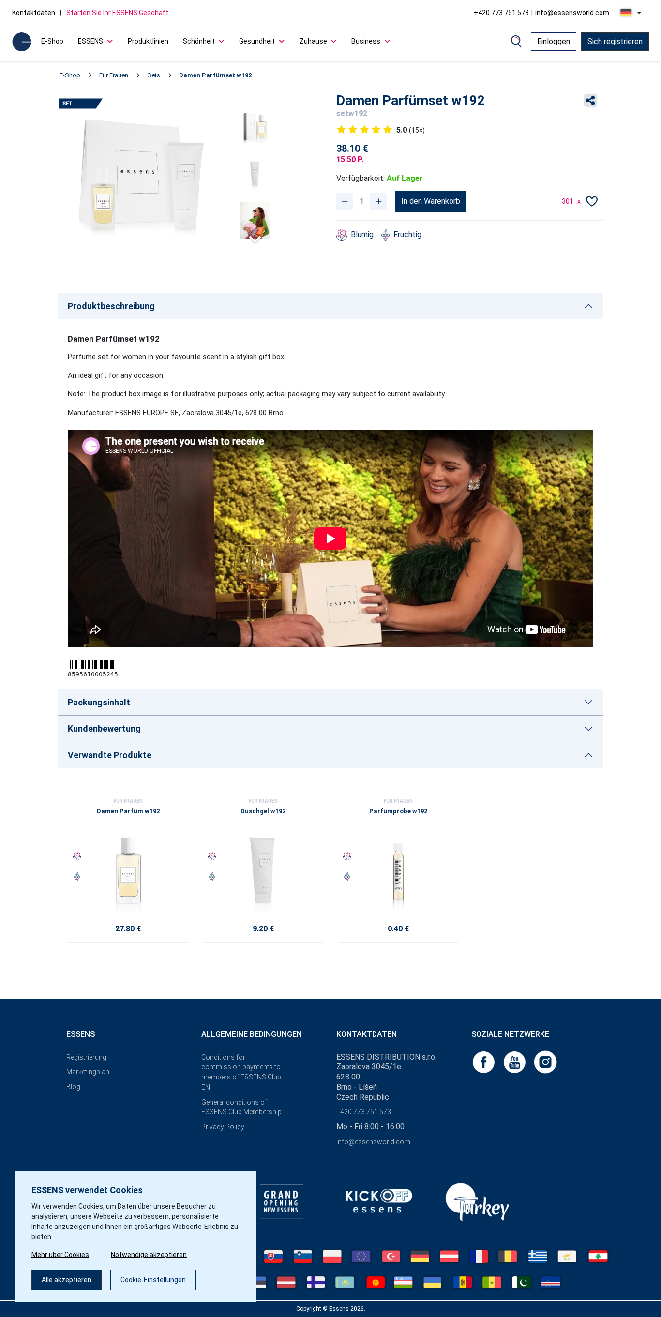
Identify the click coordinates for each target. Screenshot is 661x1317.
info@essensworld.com (572, 12)
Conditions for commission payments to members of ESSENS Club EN (241, 1072)
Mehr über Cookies (60, 1254)
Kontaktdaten (33, 12)
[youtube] (515, 1061)
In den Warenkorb (430, 201)
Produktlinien (148, 41)
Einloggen (553, 41)
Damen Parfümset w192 (215, 75)
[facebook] (484, 1061)
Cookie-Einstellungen (153, 1280)
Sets (153, 75)
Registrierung (86, 1057)
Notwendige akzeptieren (149, 1254)
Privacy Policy (222, 1127)
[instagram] (545, 1061)
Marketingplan (87, 1072)
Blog (73, 1087)
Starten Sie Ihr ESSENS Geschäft (117, 12)
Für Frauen (113, 75)
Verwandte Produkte (109, 755)
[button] (255, 235)
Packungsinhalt (99, 702)
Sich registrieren (615, 41)
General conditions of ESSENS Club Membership (241, 1107)
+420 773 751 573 (501, 12)
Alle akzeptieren (66, 1280)
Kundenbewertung (104, 728)
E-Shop (52, 41)
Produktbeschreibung (111, 306)
